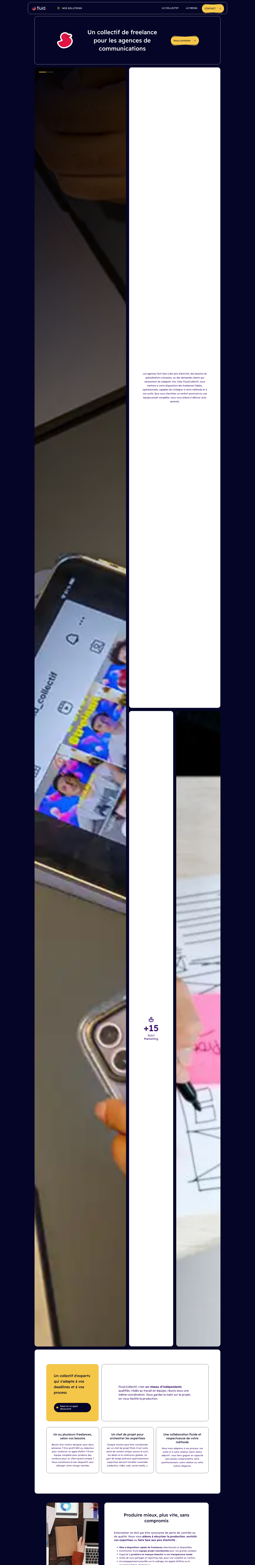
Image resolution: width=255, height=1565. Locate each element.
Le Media (191, 8)
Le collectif (170, 8)
